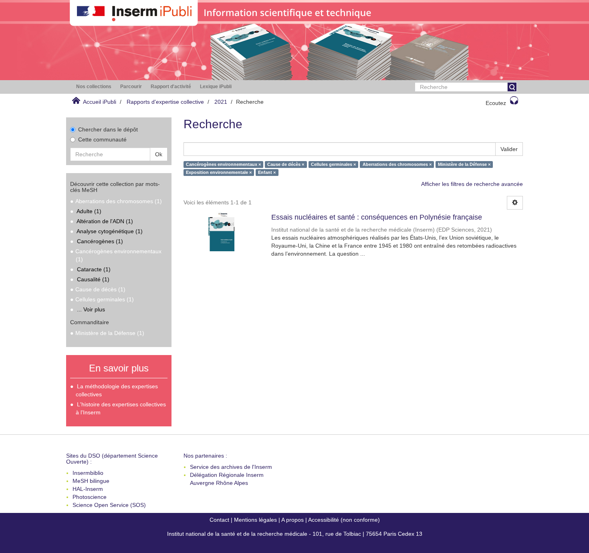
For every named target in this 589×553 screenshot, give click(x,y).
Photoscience (90, 497)
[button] (93, 86)
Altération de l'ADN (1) (105, 221)
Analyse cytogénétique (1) (110, 231)
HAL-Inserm (88, 489)
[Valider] (512, 87)
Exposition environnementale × (219, 172)
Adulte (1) (89, 211)
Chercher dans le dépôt (108, 129)
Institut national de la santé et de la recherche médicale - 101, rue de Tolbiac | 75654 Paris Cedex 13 (294, 534)
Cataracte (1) (94, 269)
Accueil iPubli (99, 102)
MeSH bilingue (91, 481)
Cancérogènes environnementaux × (223, 164)
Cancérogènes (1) (100, 241)
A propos (292, 520)
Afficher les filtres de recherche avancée (472, 184)
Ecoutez (496, 103)
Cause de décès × (285, 164)
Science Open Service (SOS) (109, 505)
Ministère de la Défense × (464, 164)
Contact (219, 520)
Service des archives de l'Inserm (231, 467)
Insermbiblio (88, 473)
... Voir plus (91, 309)
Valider (509, 149)
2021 (220, 102)
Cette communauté (102, 139)
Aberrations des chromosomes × (397, 164)
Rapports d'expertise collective (165, 102)
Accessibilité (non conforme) (344, 520)
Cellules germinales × (333, 164)
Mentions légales (255, 520)
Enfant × (267, 172)
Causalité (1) (93, 279)
